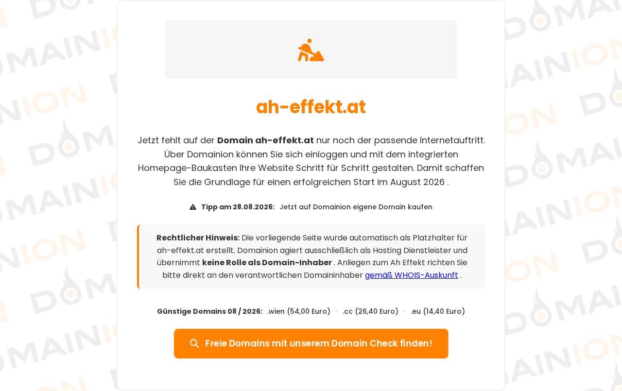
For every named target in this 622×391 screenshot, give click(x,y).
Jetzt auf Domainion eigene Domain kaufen (355, 207)
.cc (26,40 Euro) (370, 311)
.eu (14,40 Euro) (438, 311)
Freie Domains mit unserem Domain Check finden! (318, 343)
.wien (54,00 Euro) (298, 311)
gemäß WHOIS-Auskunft (411, 275)
